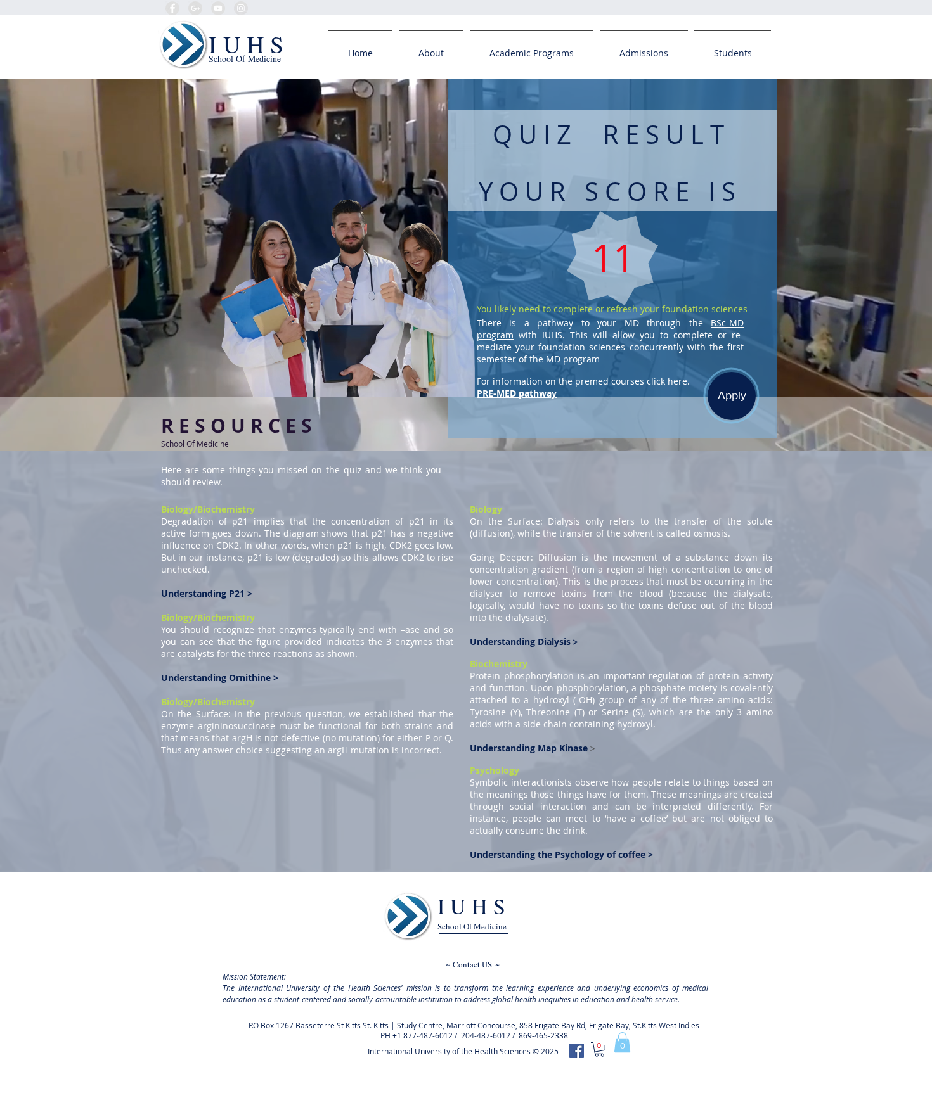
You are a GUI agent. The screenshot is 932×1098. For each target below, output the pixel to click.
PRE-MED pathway (517, 393)
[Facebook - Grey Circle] (172, 8)
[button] (622, 1042)
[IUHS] (576, 1051)
